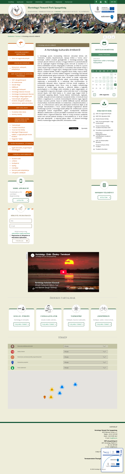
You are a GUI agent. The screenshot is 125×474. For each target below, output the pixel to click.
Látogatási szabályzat (18, 173)
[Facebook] (96, 2)
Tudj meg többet (21, 324)
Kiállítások (15, 87)
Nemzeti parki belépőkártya (20, 170)
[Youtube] (100, 2)
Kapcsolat (29, 2)
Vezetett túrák (16, 158)
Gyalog (14, 165)
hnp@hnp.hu (113, 438)
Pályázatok (58, 2)
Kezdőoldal (11, 36)
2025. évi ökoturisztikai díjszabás (102, 141)
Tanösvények (16, 125)
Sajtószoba (20, 2)
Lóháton (14, 161)
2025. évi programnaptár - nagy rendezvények (104, 122)
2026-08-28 (103, 60)
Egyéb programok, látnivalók (22, 143)
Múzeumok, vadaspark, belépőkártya (19, 68)
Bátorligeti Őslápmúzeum (20, 132)
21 (108, 85)
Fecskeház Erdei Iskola (19, 112)
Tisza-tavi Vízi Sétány (18, 130)
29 (111, 88)
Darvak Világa (16, 85)
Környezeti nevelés (70, 11)
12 (100, 81)
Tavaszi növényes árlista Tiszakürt (102, 145)
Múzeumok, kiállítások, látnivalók (25, 346)
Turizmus (57, 11)
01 (111, 74)
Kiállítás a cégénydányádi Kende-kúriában (22, 135)
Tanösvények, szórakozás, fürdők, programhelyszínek (29, 357)
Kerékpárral (15, 163)
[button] (44, 397)
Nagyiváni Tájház (17, 139)
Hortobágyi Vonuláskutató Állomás (23, 94)
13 (104, 81)
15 (111, 81)
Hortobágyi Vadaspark (19, 89)
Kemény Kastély (17, 114)
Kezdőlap (11, 2)
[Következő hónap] (114, 94)
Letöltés (20, 200)
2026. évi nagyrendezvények (20, 58)
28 (108, 88)
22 (111, 85)
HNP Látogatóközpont (19, 80)
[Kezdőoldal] (17, 12)
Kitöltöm (103, 197)
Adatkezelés (49, 2)
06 (104, 78)
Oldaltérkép (38, 2)
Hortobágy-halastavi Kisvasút (21, 92)
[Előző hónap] (94, 94)
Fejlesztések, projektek (22, 362)
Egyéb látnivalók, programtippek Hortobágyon (22, 149)
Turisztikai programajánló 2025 (104, 130)
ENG (115, 2)
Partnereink (68, 2)
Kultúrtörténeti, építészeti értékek (22, 103)
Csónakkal (15, 168)
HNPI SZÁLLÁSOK (22, 108)
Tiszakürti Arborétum (18, 127)
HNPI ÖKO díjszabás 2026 (103, 116)
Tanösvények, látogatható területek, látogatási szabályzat (21, 100)
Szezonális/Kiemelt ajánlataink (22, 53)
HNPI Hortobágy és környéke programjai (22, 75)
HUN (112, 2)
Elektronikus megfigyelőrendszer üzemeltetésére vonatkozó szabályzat (103, 135)
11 (96, 81)
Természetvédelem (46, 11)
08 (111, 78)
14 (108, 81)
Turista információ (21, 367)
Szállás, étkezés (21, 351)
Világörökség (84, 11)
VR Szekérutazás (17, 82)
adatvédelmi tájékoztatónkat (21, 233)
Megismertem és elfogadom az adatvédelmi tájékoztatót (21, 236)
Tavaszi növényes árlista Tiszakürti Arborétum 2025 (103, 126)
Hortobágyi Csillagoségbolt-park (22, 96)
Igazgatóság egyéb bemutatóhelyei (22, 120)
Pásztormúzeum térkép (102, 119)
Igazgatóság (33, 11)
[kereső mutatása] (105, 2)
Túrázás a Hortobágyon (22, 154)
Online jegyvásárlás (21, 63)
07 (108, 78)
